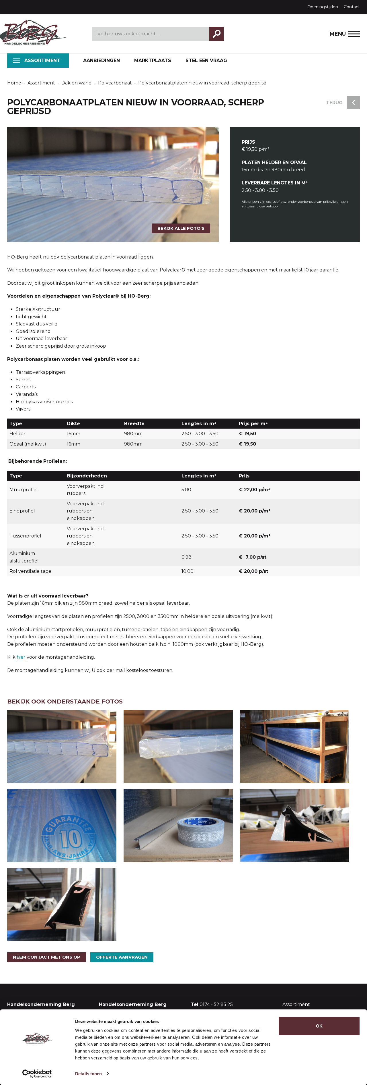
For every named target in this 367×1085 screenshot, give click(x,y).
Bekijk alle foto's (180, 228)
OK (319, 1026)
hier (21, 657)
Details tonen (88, 1073)
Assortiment (42, 60)
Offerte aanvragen (122, 957)
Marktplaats (152, 60)
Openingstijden (322, 6)
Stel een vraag (206, 60)
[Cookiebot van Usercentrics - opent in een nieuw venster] (37, 1073)
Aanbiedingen (101, 60)
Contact (352, 6)
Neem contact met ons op (46, 957)
